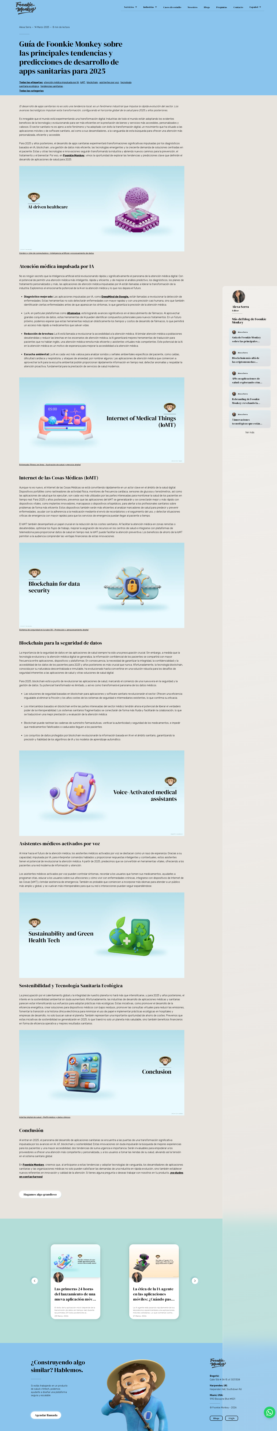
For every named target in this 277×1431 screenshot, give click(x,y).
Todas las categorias (31, 90)
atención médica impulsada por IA (61, 82)
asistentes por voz (109, 82)
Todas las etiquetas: (31, 82)
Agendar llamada (46, 1415)
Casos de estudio (172, 7)
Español (254, 7)
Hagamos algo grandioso (40, 1194)
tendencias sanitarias (51, 86)
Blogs (207, 7)
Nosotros (192, 7)
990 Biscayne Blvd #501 (222, 1399)
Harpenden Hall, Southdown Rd (226, 1389)
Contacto (238, 7)
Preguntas (221, 7)
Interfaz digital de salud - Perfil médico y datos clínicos (44, 1117)
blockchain (92, 82)
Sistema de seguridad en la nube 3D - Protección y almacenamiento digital (53, 630)
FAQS (232, 1418)
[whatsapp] (269, 1412)
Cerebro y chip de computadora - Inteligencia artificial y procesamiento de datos (56, 253)
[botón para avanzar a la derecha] (195, 1281)
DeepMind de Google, (115, 296)
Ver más (249, 432)
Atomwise (73, 313)
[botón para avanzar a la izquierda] (34, 1281)
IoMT (82, 82)
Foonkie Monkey (73, 155)
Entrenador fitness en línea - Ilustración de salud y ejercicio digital (50, 465)
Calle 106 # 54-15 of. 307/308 (225, 1379)
